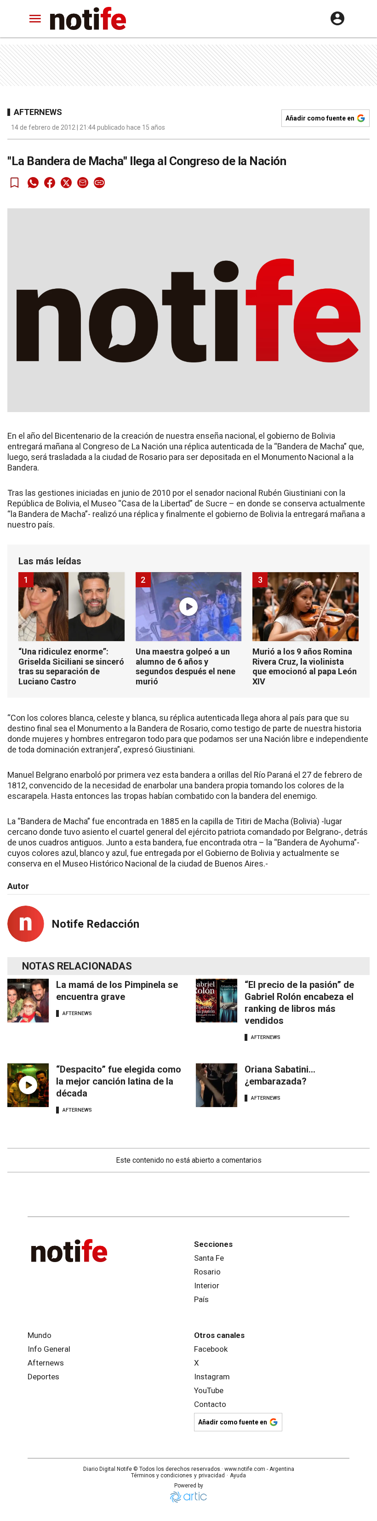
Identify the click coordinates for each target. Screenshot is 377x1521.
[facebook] (49, 182)
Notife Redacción (95, 924)
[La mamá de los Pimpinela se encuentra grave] (28, 1000)
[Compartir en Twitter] (66, 182)
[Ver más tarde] (14, 182)
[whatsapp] (33, 182)
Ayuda (238, 1475)
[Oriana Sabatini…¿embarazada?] (216, 1085)
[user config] (337, 18)
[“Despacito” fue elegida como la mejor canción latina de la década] (28, 1085)
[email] (82, 182)
